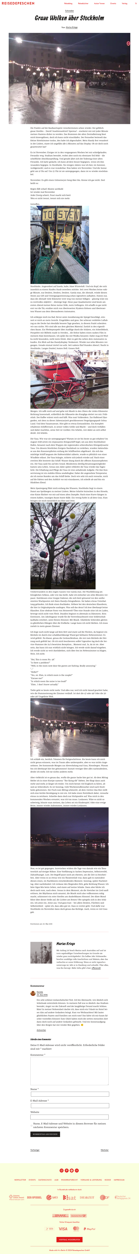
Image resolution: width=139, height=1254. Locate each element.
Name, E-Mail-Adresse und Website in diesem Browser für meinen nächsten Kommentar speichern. (69, 1125)
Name (34, 1089)
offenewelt (96, 968)
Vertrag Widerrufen (69, 1239)
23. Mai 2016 (42, 995)
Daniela (40, 992)
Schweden (69, 10)
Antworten (41, 1030)
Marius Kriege (72, 27)
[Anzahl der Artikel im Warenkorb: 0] (136, 3)
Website (34, 1112)
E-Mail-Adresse (39, 1101)
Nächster (105, 1150)
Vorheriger (35, 1150)
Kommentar (37, 1055)
